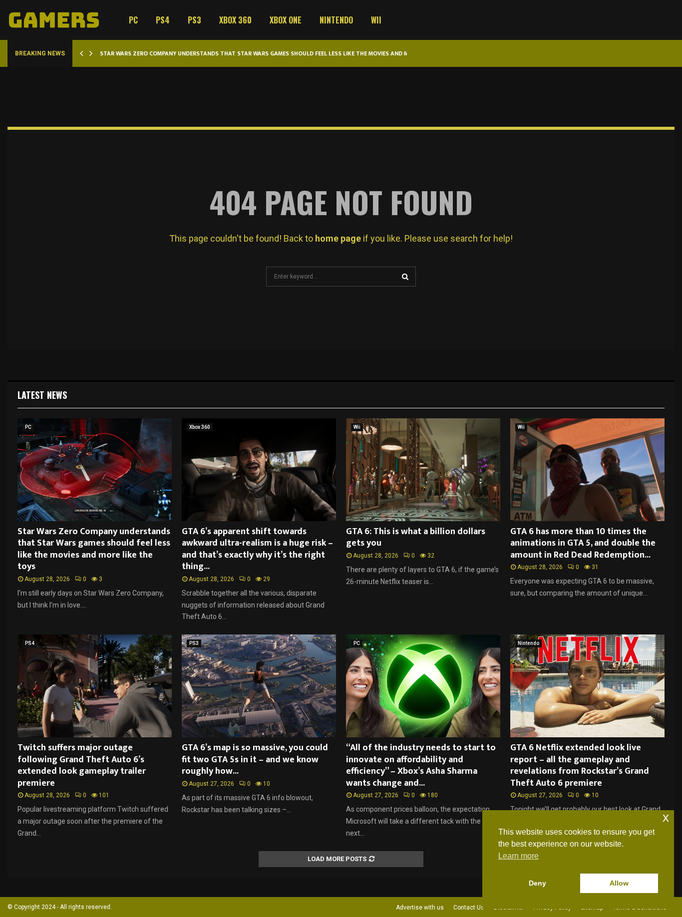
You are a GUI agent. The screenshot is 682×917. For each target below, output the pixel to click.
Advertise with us (420, 907)
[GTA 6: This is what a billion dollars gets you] (423, 469)
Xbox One (286, 20)
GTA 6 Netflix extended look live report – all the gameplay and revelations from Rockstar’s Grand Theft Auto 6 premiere (579, 765)
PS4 (163, 20)
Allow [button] (619, 883)
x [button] (666, 817)
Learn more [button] (518, 856)
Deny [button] (537, 883)
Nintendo (336, 20)
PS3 (194, 20)
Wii (376, 20)
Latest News (42, 394)
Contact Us (468, 907)
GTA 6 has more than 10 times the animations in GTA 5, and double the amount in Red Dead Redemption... (583, 543)
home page (338, 238)
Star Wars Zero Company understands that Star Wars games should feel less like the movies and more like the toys (281, 53)
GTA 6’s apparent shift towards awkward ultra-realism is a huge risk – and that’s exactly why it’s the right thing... (257, 549)
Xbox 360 (235, 20)
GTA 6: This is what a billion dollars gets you (415, 537)
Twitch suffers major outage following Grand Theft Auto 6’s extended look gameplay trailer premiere (81, 765)
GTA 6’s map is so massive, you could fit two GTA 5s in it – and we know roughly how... (255, 759)
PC (133, 20)
